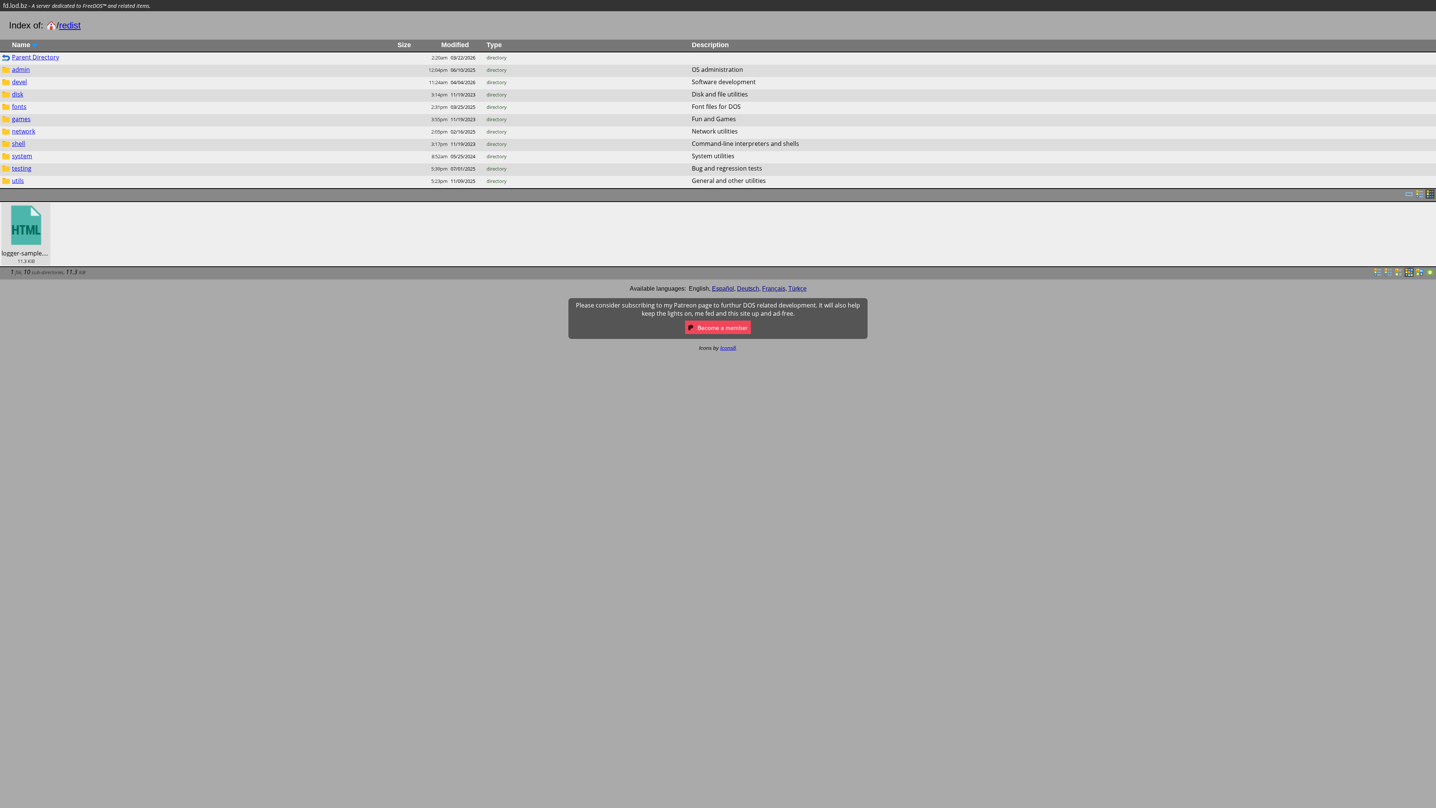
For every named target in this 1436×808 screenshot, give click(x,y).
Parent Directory (35, 57)
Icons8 (728, 348)
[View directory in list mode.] (1377, 274)
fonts (19, 106)
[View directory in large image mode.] (1430, 274)
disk (17, 94)
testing (21, 168)
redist (70, 25)
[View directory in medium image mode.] (1419, 274)
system (22, 156)
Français (773, 288)
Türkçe (797, 288)
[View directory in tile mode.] (1398, 274)
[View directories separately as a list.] (1419, 196)
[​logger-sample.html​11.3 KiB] (25, 207)
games (21, 119)
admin (21, 69)
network (23, 131)
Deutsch (748, 288)
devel (19, 82)
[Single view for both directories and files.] (1409, 196)
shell (18, 144)
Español (723, 288)
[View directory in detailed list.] (1388, 274)
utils (18, 181)
